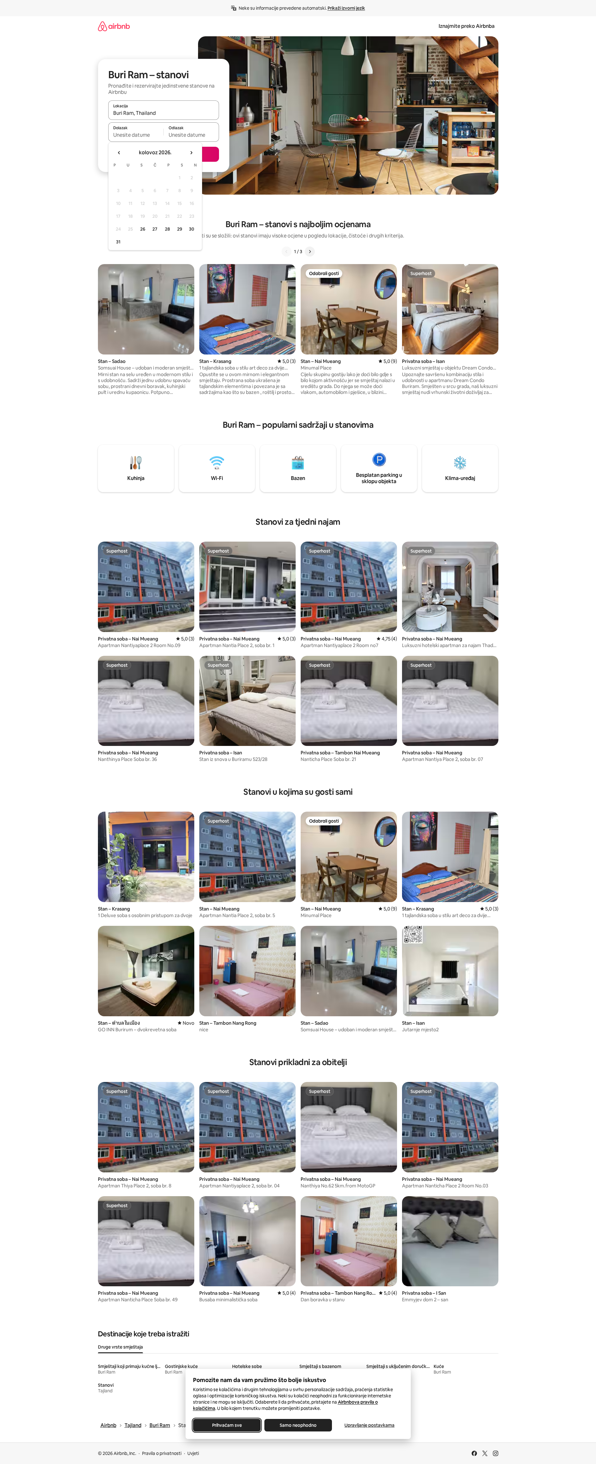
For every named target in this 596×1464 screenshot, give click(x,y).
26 (142, 229)
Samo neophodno (298, 1425)
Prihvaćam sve (227, 1425)
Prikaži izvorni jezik (346, 8)
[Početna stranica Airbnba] (114, 26)
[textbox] (136, 135)
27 (154, 229)
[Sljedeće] (310, 252)
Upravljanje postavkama (369, 1425)
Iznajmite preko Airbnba (467, 26)
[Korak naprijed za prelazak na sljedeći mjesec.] (191, 153)
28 (167, 229)
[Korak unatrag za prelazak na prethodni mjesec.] (119, 153)
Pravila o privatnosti (161, 1453)
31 (118, 242)
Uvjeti (193, 1453)
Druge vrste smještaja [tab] (120, 1347)
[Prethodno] (287, 252)
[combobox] (163, 113)
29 (179, 229)
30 (191, 229)
